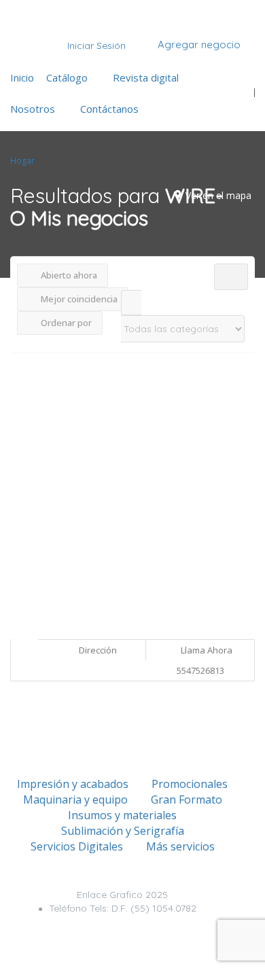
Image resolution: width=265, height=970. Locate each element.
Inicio (22, 77)
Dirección (97, 650)
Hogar (22, 160)
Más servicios (180, 846)
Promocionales (190, 783)
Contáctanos (109, 108)
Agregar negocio (198, 44)
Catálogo (67, 77)
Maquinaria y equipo (75, 799)
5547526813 (200, 670)
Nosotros (32, 108)
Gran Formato (186, 799)
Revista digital (146, 77)
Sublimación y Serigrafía (122, 830)
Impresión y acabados (72, 783)
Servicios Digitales (77, 846)
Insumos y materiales (122, 815)
